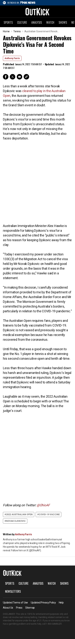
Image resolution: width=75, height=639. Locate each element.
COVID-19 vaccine (49, 514)
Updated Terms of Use (15, 602)
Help (61, 602)
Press (19, 607)
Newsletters (13, 591)
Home (6, 31)
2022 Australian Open (19, 514)
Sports (8, 22)
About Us (8, 607)
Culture (22, 22)
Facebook (5, 76)
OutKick (37, 11)
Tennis (17, 31)
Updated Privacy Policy (43, 602)
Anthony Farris (12, 58)
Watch (50, 22)
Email (19, 76)
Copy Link (26, 76)
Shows (63, 22)
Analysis (36, 22)
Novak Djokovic (16, 521)
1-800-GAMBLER (54, 624)
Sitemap (30, 607)
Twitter (12, 76)
